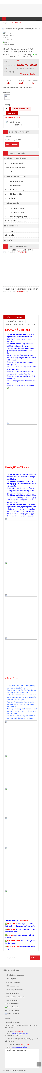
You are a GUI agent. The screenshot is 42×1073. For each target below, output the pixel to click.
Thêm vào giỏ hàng (21, 109)
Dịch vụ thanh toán (12, 1004)
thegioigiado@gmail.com (20, 1033)
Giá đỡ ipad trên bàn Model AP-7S (22, 250)
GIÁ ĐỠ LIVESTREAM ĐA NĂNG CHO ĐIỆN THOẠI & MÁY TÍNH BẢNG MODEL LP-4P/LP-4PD (21, 289)
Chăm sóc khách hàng (11, 970)
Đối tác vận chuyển (12, 1010)
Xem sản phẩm (12, 144)
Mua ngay (12, 113)
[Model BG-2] (7, 97)
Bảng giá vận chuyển (27, 74)
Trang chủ (5, 23)
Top (39, 1064)
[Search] (38, 18)
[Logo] (21, 10)
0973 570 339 (19, 1031)
